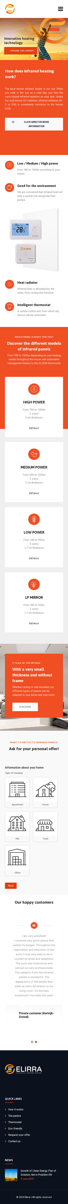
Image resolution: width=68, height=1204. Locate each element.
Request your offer (19, 1134)
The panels (14, 1115)
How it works (15, 1109)
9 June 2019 (27, 1179)
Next (10, 885)
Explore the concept (22, 51)
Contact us (14, 1141)
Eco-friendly (15, 1128)
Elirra (27, 1197)
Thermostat (14, 1122)
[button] (32, 1042)
